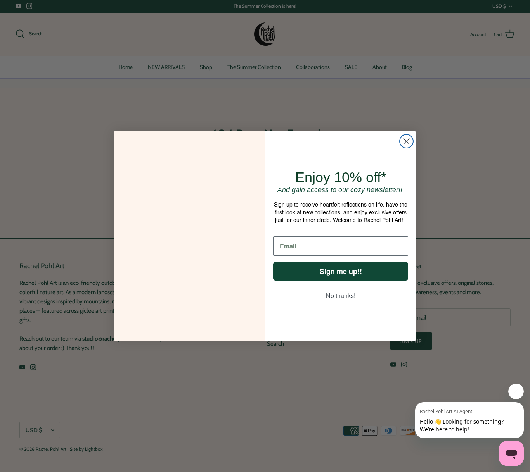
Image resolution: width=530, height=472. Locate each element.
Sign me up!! (341, 271)
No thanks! (340, 295)
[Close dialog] (406, 141)
